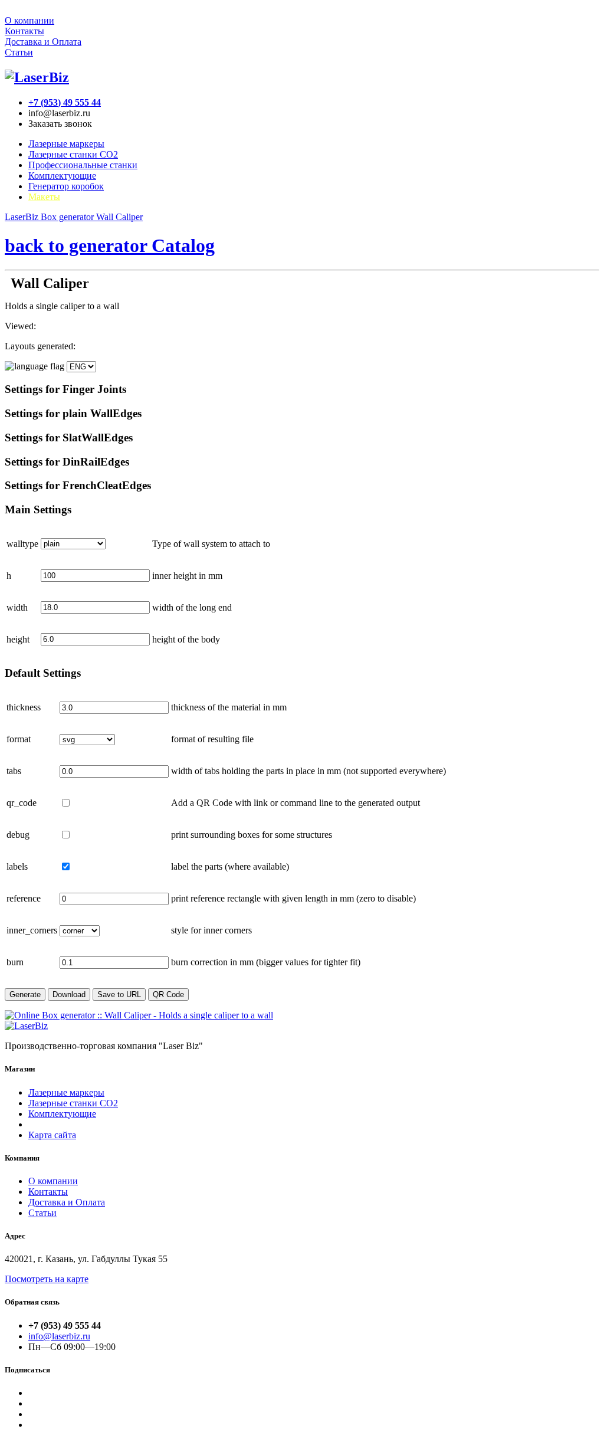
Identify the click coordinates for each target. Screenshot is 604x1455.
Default (43, 673)
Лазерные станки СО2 (73, 1103)
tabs (13, 771)
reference (23, 898)
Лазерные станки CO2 (73, 154)
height (17, 639)
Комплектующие (62, 176)
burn (15, 962)
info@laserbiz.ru (59, 1336)
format (18, 739)
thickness (23, 707)
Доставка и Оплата (43, 42)
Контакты (24, 31)
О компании (29, 20)
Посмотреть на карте (46, 1279)
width (17, 607)
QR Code (168, 994)
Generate (25, 994)
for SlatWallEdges (69, 437)
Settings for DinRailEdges (67, 461)
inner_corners (31, 930)
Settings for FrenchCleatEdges (78, 485)
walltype (22, 544)
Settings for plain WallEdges (73, 413)
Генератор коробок (66, 186)
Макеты (44, 197)
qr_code (21, 803)
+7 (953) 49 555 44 (64, 102)
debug (17, 835)
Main (38, 509)
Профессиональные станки (82, 165)
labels (17, 866)
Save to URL (119, 994)
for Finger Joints (65, 389)
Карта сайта (52, 1135)
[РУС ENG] (50, 366)
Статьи (19, 52)
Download (69, 994)
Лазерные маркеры (66, 144)
